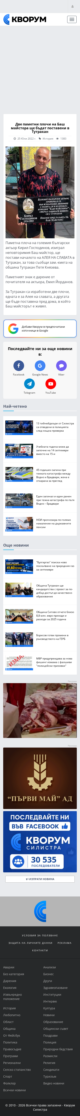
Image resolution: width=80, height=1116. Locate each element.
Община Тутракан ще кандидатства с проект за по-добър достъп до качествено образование (54, 591)
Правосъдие (12, 1049)
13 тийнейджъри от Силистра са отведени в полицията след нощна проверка (55, 427)
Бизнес (48, 974)
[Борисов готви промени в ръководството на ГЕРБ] (19, 639)
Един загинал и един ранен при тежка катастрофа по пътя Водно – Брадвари (55, 500)
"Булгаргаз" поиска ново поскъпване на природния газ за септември (55, 565)
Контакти (40, 950)
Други (47, 981)
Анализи (49, 967)
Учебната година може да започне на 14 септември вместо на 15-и (52, 450)
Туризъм (49, 1076)
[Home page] (24, 19)
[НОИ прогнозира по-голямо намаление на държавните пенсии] (19, 524)
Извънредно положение (12, 996)
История (47, 138)
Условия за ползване (40, 935)
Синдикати (51, 1070)
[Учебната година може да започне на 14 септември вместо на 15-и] (19, 451)
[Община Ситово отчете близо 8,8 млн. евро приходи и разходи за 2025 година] (19, 616)
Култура (49, 1008)
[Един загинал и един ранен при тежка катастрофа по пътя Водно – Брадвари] (19, 500)
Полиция (49, 1042)
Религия (49, 1063)
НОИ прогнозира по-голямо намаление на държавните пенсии (53, 523)
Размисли (50, 1056)
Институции (52, 994)
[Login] (72, 6)
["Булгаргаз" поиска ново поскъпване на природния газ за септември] (19, 566)
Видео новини (53, 1083)
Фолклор (9, 1083)
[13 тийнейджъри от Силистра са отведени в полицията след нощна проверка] (19, 428)
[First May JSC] (40, 778)
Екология (9, 988)
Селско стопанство (17, 1070)
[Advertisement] (40, 68)
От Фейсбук (11, 1035)
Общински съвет (55, 1029)
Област (8, 1022)
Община (9, 1029)
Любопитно (11, 1015)
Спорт (7, 1076)
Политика (10, 1042)
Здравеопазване (55, 988)
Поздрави (50, 1035)
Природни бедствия (58, 1049)
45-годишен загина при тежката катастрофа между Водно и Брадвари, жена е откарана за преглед (53, 475)
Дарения (9, 981)
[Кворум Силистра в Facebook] (40, 842)
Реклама (65, 942)
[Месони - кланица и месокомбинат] (40, 737)
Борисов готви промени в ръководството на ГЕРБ (52, 636)
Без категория (13, 974)
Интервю (50, 1001)
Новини (49, 1015)
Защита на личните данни (30, 942)
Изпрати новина (41, 879)
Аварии (8, 967)
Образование (53, 1022)
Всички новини (14, 1090)
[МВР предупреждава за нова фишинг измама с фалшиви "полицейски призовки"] (19, 663)
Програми (10, 1056)
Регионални (12, 1063)
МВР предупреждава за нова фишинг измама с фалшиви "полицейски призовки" (54, 662)
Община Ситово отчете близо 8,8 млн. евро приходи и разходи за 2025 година (55, 615)
